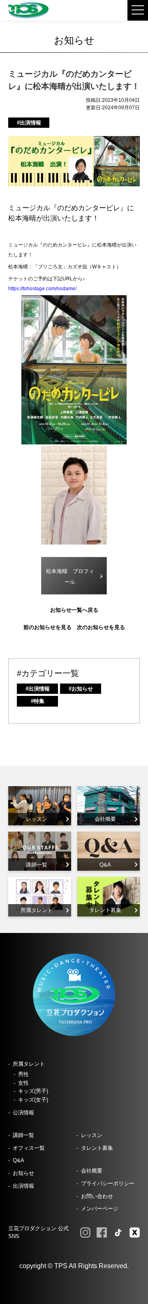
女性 (23, 1083)
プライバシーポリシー (107, 1183)
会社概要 (91, 1171)
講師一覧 (23, 1135)
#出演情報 (29, 123)
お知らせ (23, 1173)
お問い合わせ (97, 1196)
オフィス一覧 (29, 1148)
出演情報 (23, 1186)
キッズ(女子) (33, 1100)
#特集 (37, 701)
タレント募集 (97, 1148)
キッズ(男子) (33, 1091)
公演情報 (23, 1112)
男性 (23, 1074)
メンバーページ (99, 1208)
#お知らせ (81, 689)
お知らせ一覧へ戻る (74, 610)
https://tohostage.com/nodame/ (42, 288)
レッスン (91, 1135)
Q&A (18, 1160)
